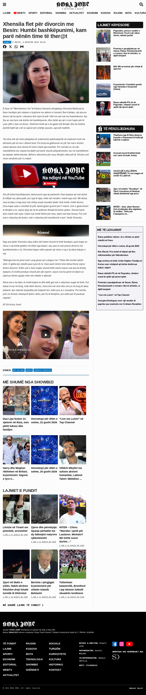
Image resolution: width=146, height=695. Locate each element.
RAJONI (118, 13)
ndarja (29, 370)
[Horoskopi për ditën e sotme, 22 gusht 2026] (44, 400)
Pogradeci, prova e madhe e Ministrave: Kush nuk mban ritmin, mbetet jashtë (126, 33)
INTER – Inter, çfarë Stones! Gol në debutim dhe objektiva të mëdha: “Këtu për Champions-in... (127, 210)
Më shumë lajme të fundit (22, 605)
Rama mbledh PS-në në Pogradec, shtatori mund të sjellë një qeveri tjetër (126, 104)
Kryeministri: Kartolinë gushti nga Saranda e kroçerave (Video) (127, 86)
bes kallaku (18, 370)
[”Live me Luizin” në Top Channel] (72, 400)
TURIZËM (54, 648)
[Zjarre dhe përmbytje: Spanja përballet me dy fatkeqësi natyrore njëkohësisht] (44, 509)
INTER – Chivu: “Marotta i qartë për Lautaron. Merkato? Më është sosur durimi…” (71, 534)
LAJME (7, 13)
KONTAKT (55, 669)
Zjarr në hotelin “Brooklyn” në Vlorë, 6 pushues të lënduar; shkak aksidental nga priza (127, 191)
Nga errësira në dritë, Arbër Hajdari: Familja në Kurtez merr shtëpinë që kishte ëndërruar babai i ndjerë (120, 264)
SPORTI (33, 13)
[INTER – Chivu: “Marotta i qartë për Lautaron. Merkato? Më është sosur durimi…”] (72, 509)
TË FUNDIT (9, 643)
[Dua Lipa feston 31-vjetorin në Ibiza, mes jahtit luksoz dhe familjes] (16, 400)
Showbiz (7, 42)
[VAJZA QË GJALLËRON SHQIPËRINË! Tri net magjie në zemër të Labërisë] (103, 177)
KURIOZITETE (57, 654)
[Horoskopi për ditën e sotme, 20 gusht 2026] (44, 449)
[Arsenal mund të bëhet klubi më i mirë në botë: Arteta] (103, 159)
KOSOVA (106, 13)
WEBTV (21, 13)
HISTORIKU (56, 664)
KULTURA (55, 659)
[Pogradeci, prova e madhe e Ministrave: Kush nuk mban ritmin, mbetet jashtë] (103, 36)
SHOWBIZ (60, 13)
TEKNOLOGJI (34, 659)
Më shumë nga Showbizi (28, 382)
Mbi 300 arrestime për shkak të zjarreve (127, 67)
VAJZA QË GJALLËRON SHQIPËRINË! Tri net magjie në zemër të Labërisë (128, 173)
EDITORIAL (46, 13)
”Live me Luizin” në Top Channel (113, 295)
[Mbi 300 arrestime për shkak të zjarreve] (103, 72)
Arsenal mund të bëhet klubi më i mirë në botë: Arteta (126, 154)
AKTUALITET (76, 13)
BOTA (128, 13)
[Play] (46, 335)
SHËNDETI (32, 669)
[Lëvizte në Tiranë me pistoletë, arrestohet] (16, 509)
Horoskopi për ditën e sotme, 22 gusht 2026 (118, 246)
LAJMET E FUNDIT (20, 490)
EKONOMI (92, 13)
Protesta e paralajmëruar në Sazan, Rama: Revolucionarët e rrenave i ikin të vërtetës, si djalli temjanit (127, 52)
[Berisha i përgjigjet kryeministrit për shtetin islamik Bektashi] (44, 564)
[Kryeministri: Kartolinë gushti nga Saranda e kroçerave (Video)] (103, 90)
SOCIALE (54, 643)
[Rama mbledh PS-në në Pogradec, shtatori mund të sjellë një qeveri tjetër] (103, 108)
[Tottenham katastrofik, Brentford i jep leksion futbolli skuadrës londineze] (72, 564)
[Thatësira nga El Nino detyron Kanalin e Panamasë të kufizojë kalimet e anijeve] (103, 141)
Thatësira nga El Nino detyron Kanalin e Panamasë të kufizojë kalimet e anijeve (128, 137)
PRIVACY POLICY (136, 688)
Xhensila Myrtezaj (42, 370)
